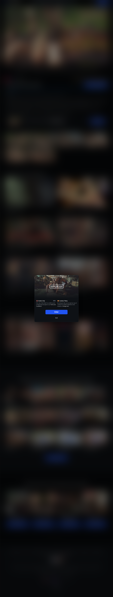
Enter (56, 312)
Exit (56, 318)
